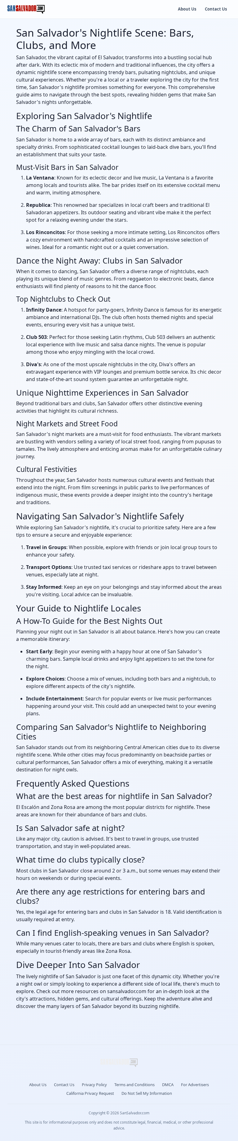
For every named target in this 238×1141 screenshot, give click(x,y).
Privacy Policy (94, 1084)
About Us (187, 9)
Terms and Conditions (134, 1084)
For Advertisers (195, 1084)
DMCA (168, 1084)
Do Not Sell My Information (146, 1093)
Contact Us (216, 9)
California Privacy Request (90, 1093)
